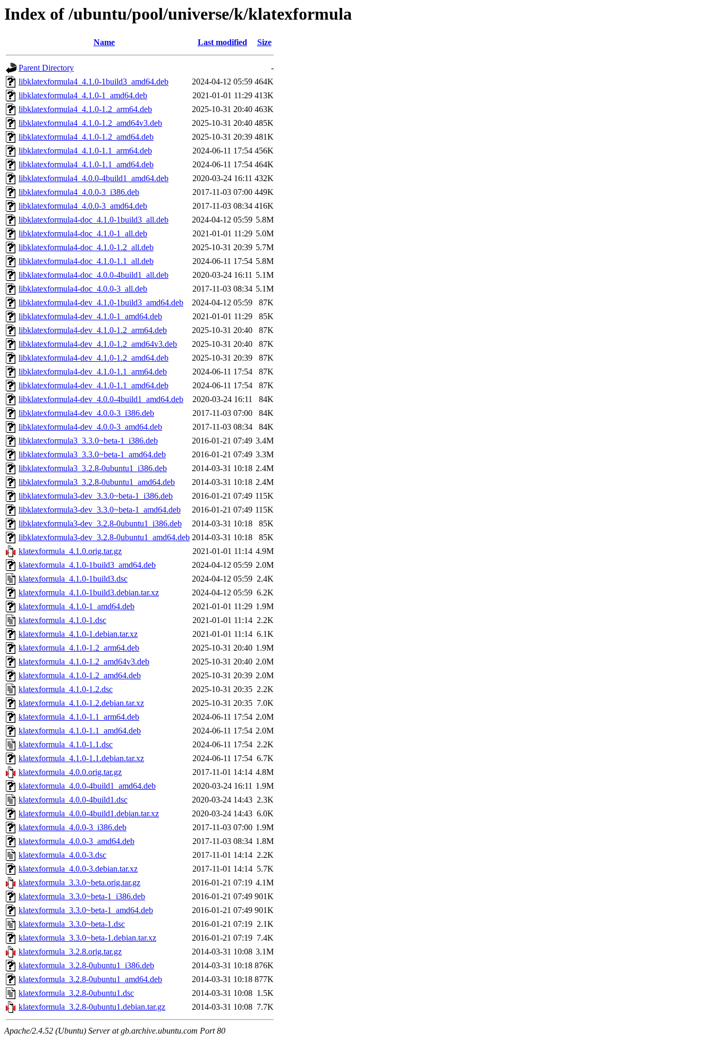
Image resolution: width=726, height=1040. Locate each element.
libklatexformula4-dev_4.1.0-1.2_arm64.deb (93, 330)
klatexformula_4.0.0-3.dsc (62, 854)
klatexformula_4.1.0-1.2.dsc (66, 689)
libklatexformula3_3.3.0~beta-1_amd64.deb (92, 454)
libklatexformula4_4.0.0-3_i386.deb (79, 192)
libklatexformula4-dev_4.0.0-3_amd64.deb (90, 426)
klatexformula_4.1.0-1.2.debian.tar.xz (81, 702)
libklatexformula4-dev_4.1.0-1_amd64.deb (90, 316)
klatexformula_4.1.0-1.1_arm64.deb (79, 716)
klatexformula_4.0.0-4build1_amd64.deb (87, 785)
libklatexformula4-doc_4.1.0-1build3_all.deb (93, 219)
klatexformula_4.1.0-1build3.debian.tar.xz (89, 592)
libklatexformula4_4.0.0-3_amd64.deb (83, 205)
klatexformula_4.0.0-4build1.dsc (73, 799)
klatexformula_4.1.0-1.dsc (62, 620)
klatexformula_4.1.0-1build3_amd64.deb (87, 564)
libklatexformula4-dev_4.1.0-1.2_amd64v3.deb (98, 343)
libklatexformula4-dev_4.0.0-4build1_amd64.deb (101, 399)
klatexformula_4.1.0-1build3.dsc (73, 578)
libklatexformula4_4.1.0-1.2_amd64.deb (86, 136)
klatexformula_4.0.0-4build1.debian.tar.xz (89, 813)
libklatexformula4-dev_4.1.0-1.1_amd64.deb (93, 385)
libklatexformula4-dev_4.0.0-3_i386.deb (86, 412)
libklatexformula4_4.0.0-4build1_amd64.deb (93, 178)
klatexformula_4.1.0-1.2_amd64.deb (80, 675)
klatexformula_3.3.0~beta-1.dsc (72, 923)
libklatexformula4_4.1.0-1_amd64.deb (83, 95)
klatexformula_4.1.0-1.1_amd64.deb (80, 730)
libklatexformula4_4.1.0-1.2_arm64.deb (85, 109)
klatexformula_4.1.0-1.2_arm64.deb (79, 647)
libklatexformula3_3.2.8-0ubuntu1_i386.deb (93, 468)
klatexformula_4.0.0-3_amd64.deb (76, 841)
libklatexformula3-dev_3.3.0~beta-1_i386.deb (96, 495)
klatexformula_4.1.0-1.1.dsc (66, 744)
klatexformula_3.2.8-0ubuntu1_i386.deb (86, 965)
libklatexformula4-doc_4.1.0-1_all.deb (83, 233)
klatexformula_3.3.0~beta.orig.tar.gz (79, 882)
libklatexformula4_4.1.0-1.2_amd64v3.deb (90, 122)
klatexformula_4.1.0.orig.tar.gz (70, 551)
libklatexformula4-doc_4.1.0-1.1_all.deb (86, 261)
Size (264, 42)
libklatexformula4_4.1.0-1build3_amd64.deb (93, 81)
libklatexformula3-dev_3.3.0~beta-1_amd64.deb (100, 509)
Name (104, 42)
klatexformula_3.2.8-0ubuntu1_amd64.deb (90, 979)
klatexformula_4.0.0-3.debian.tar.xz (78, 868)
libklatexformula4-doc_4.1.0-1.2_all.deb (86, 247)
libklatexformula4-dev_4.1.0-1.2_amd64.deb (93, 357)
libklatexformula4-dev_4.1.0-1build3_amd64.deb (101, 302)
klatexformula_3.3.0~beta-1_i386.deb (82, 896)
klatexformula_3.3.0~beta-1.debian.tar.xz (87, 937)
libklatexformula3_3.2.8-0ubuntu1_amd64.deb (97, 482)
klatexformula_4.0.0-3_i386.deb (72, 827)
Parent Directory (46, 67)
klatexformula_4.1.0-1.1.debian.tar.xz (81, 758)
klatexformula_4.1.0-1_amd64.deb (76, 606)
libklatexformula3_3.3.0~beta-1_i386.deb (88, 440)
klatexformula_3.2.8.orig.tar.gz (70, 951)
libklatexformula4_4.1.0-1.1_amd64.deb (86, 164)
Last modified (222, 42)
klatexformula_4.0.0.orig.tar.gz (70, 772)
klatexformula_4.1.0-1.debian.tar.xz (78, 633)
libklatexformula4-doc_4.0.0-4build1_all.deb (93, 274)
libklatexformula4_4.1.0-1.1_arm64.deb (85, 150)
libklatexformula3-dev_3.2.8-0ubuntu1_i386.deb (100, 523)
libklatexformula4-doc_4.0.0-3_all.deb (83, 288)
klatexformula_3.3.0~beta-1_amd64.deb (86, 910)
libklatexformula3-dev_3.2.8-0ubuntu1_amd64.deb (104, 537)
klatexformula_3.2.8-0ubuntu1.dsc (76, 993)
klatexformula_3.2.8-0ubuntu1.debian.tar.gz (92, 1006)
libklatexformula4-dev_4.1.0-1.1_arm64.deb (93, 371)
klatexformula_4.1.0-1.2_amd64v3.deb (84, 661)
